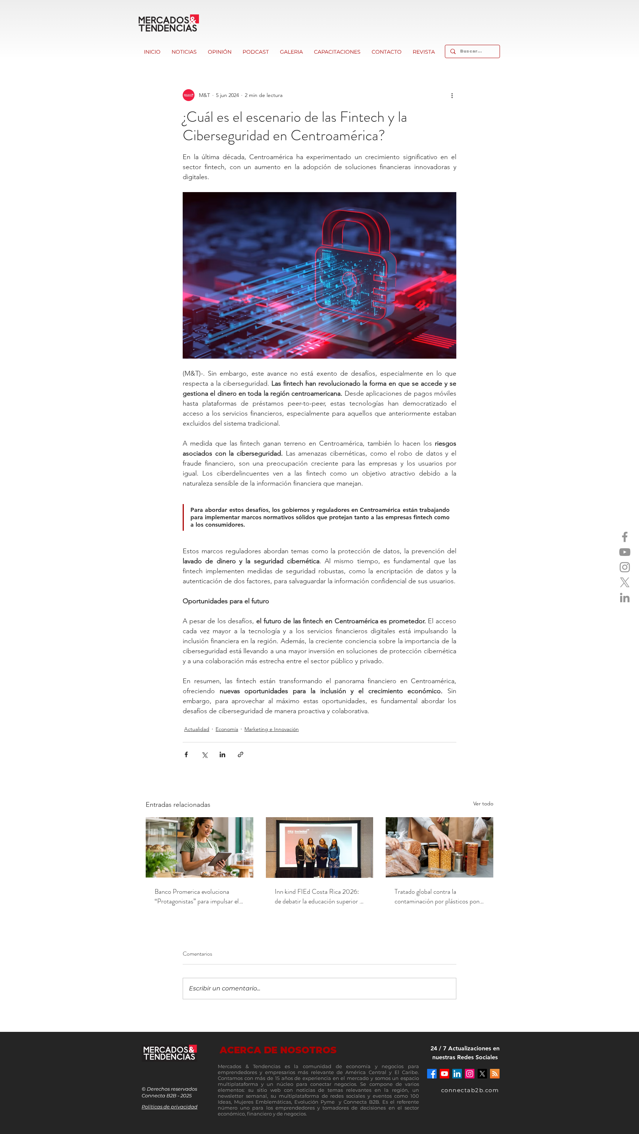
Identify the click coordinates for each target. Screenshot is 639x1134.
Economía (227, 729)
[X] (625, 582)
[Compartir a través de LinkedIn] (222, 754)
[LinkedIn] (625, 597)
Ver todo (483, 803)
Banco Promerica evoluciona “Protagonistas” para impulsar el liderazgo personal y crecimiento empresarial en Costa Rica (197, 896)
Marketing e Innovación (271, 729)
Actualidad (196, 729)
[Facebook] (625, 537)
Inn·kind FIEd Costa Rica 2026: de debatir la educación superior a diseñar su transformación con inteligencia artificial (318, 896)
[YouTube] (625, 552)
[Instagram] (625, 567)
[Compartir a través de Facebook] (186, 754)
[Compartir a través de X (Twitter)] (204, 754)
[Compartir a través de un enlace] (240, 754)
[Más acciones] (451, 95)
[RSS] (495, 1073)
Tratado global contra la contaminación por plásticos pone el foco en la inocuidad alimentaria (439, 896)
